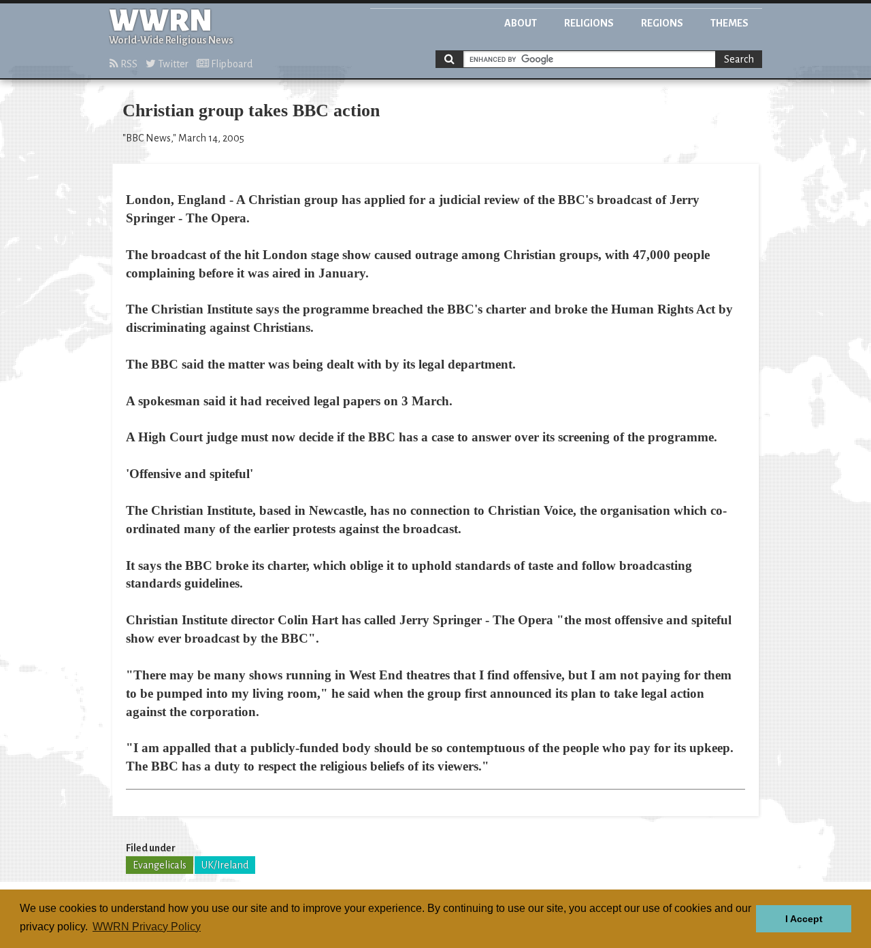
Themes (729, 23)
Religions (589, 23)
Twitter (172, 63)
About (520, 23)
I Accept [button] (804, 918)
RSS (127, 63)
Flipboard (230, 63)
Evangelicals (159, 865)
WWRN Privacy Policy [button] (147, 926)
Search (739, 59)
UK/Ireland (224, 865)
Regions (662, 23)
